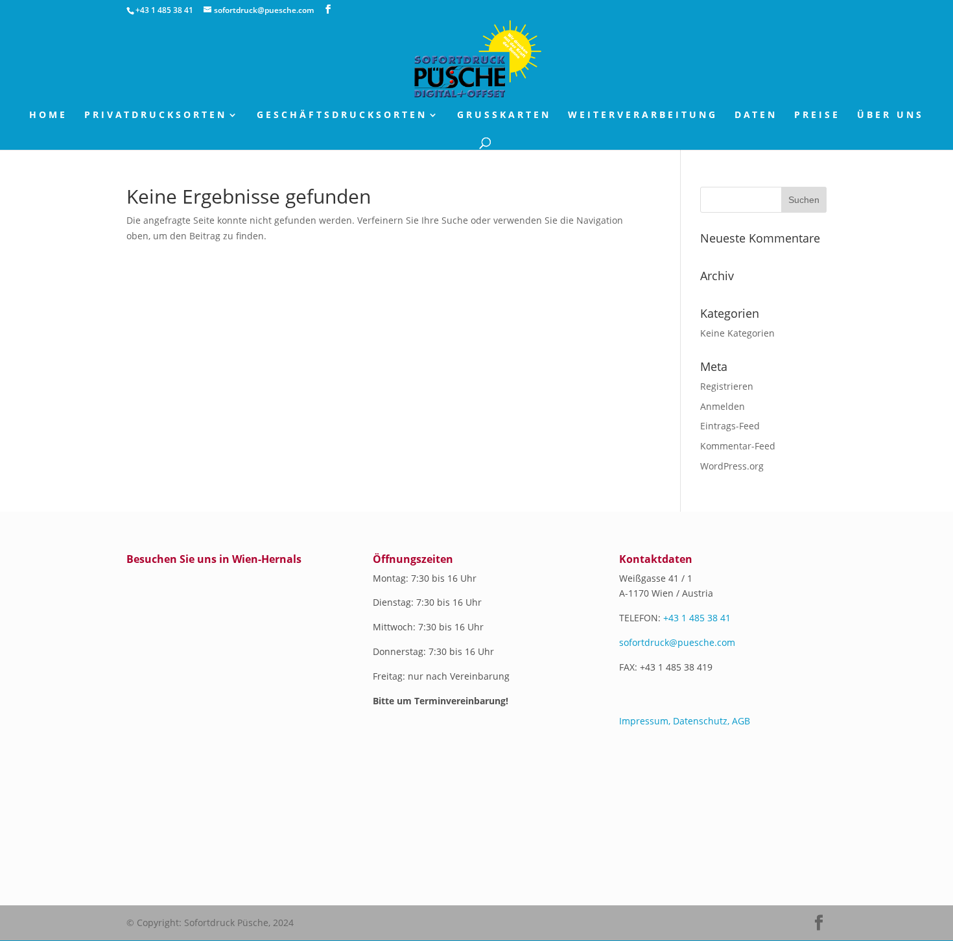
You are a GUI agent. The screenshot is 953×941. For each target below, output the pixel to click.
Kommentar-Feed (737, 446)
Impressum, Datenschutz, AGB (684, 721)
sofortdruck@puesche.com (677, 642)
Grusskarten (504, 115)
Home (48, 115)
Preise (817, 115)
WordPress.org (732, 466)
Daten (756, 115)
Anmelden (722, 406)
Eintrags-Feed (730, 426)
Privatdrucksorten (155, 115)
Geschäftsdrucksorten (342, 115)
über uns (890, 115)
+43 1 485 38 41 (697, 618)
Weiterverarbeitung (643, 115)
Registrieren (726, 386)
